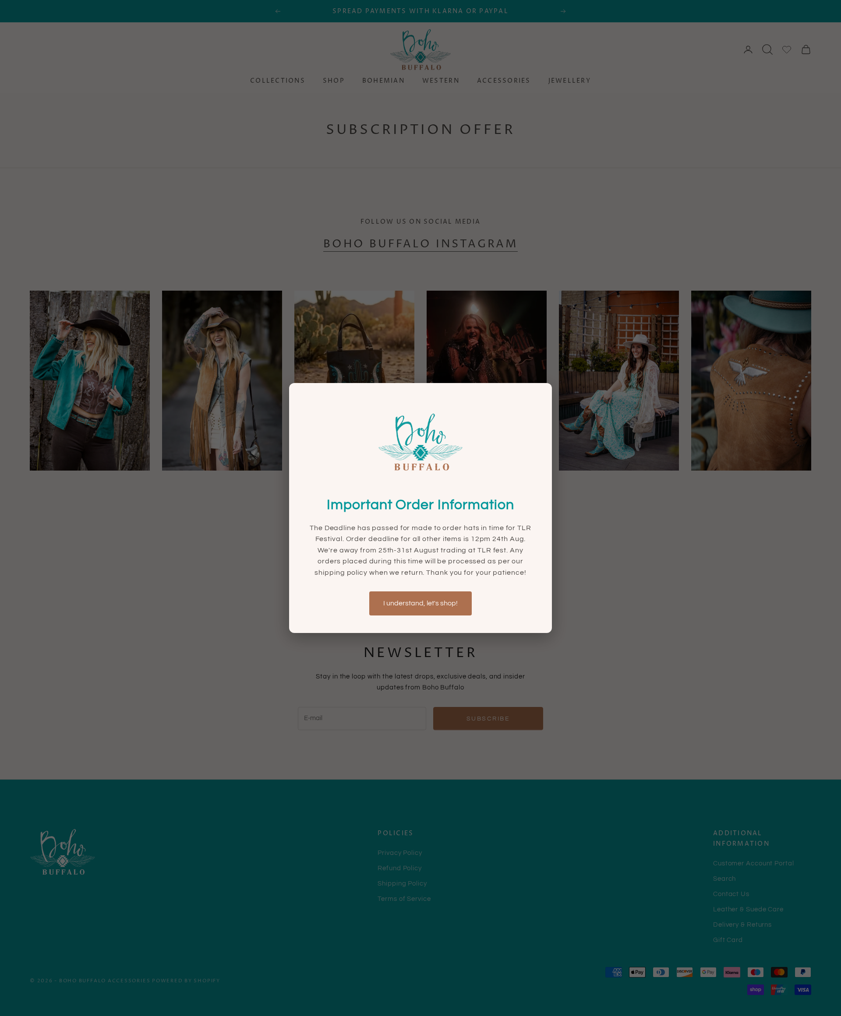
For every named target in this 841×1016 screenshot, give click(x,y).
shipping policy (341, 572)
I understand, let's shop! (420, 603)
